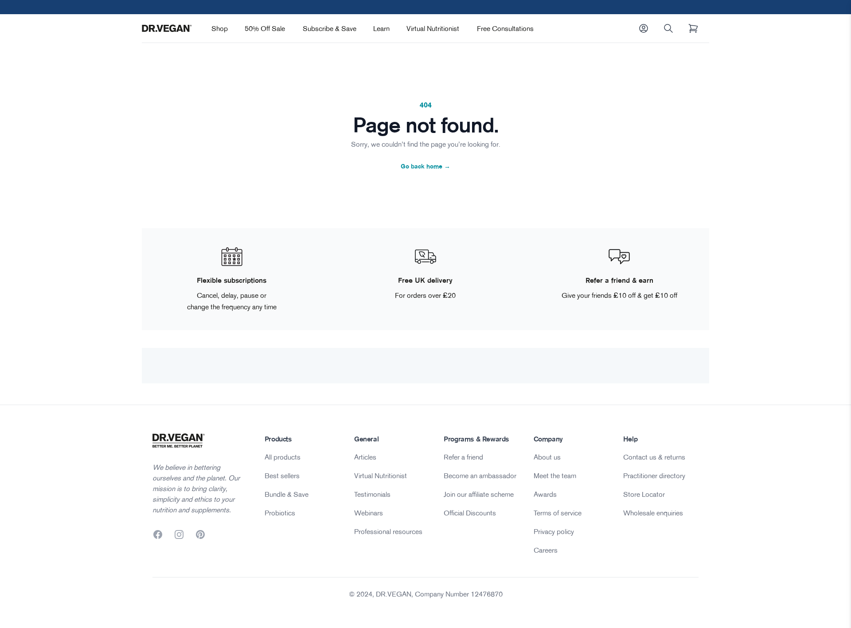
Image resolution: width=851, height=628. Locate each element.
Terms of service (558, 512)
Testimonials (372, 494)
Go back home (425, 166)
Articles (365, 456)
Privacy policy (554, 531)
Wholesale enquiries (653, 512)
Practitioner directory (654, 475)
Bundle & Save (286, 494)
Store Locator (644, 494)
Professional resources (388, 531)
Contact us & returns (654, 456)
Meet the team (555, 475)
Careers (546, 550)
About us (547, 456)
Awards (545, 494)
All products (283, 456)
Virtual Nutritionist (432, 28)
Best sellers (282, 475)
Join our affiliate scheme (479, 494)
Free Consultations (505, 28)
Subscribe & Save (329, 28)
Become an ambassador (480, 475)
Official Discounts (470, 512)
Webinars (368, 512)
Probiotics (280, 512)
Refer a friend (463, 456)
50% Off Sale (265, 28)
